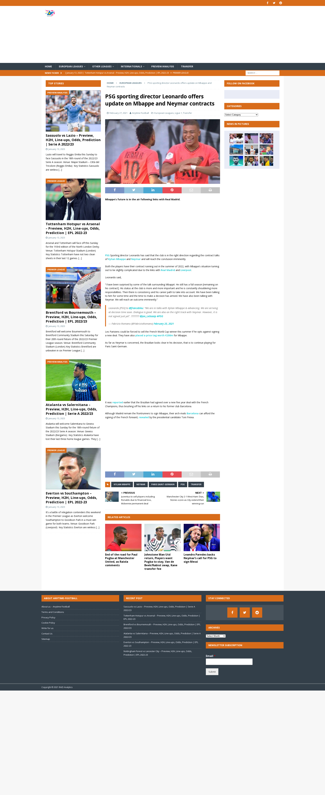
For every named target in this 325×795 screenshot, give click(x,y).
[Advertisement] (202, 34)
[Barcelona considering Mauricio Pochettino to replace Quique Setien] (266, 138)
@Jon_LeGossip (148, 316)
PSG (107, 255)
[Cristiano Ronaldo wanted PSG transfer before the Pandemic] (251, 161)
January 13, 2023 (56, 149)
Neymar (136, 259)
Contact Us (46, 633)
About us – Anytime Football (55, 606)
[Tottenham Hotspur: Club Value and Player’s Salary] (236, 138)
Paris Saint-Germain (163, 484)
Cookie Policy (48, 622)
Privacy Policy (48, 617)
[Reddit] (281, 3)
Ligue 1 (178, 112)
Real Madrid (168, 270)
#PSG (160, 316)
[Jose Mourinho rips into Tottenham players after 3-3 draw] (251, 149)
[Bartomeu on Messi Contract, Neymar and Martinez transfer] (266, 161)
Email (210, 656)
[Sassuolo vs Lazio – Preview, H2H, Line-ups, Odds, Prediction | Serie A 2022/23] (73, 111)
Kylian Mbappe (117, 259)
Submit (212, 671)
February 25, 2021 (164, 323)
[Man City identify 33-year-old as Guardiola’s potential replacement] (236, 149)
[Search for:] (262, 72)
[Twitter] (274, 3)
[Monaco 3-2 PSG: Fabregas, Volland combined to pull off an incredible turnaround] (266, 149)
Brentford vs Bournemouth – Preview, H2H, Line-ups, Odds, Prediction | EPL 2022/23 (71, 317)
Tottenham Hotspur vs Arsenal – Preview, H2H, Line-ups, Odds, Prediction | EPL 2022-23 (73, 228)
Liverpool (185, 270)
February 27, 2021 (118, 112)
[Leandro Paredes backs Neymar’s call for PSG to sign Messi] (202, 537)
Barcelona (193, 413)
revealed (144, 417)
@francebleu (136, 308)
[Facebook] (267, 3)
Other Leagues (102, 66)
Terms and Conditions (52, 612)
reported (117, 402)
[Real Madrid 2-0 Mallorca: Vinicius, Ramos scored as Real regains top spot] (251, 138)
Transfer (187, 66)
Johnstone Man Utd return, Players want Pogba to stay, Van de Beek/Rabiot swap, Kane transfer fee (160, 561)
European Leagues (71, 66)
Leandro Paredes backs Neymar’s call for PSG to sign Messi (200, 558)
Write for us (47, 628)
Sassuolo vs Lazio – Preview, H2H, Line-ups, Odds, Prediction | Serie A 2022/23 (73, 140)
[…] (60, 169)
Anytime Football (140, 112)
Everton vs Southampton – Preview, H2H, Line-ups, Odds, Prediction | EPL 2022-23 (71, 497)
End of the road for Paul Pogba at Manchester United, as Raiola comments (121, 560)
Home (48, 66)
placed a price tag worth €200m (154, 335)
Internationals (131, 66)
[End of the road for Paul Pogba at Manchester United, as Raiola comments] (123, 537)
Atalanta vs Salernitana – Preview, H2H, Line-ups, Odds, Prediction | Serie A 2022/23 (71, 409)
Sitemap (45, 639)
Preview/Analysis (162, 66)
